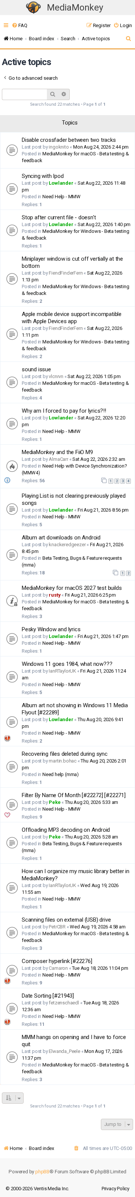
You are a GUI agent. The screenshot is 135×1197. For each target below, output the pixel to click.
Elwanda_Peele (64, 1051)
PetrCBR (57, 927)
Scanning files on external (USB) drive (66, 919)
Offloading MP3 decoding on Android (66, 829)
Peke (54, 802)
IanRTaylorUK (62, 671)
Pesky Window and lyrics (51, 629)
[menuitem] (19, 25)
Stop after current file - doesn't (59, 217)
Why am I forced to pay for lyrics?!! (64, 410)
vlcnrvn (56, 376)
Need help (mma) (60, 774)
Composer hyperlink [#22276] (57, 961)
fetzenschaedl (64, 1003)
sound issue (36, 369)
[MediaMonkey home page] (33, 8)
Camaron (58, 968)
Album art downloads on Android (61, 537)
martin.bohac (62, 761)
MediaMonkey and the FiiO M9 (57, 452)
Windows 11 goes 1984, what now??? (67, 664)
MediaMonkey (75, 7)
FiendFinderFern (65, 273)
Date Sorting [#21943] (48, 995)
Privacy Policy (115, 1188)
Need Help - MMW (61, 196)
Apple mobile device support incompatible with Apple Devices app (72, 318)
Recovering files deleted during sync (65, 753)
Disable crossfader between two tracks (69, 140)
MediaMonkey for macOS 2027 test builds (72, 588)
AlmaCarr (58, 459)
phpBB (42, 1171)
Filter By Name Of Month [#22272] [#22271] (74, 795)
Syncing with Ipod (43, 176)
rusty (54, 595)
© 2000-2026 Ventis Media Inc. (37, 1188)
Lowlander (61, 183)
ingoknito (59, 147)
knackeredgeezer (67, 544)
